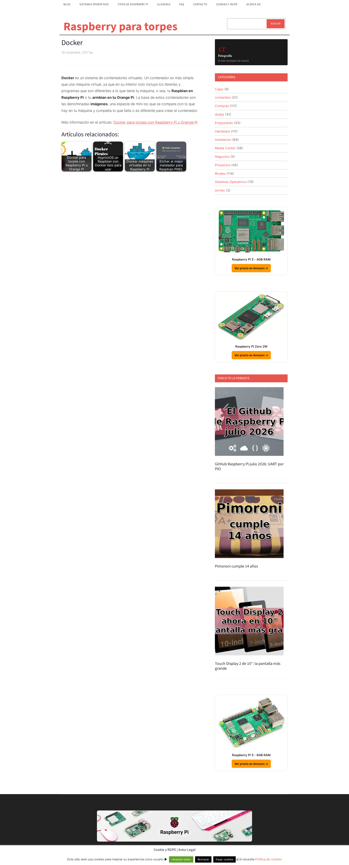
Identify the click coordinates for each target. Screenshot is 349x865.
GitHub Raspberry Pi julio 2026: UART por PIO (249, 466)
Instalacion (223, 140)
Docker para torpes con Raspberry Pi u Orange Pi (156, 122)
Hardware (222, 131)
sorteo (220, 190)
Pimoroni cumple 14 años (236, 566)
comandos (223, 97)
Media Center (225, 148)
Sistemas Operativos (230, 182)
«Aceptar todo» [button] (181, 859)
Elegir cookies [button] (224, 859)
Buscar (275, 23)
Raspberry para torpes (120, 26)
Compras (222, 106)
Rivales (220, 173)
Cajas (219, 89)
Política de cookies (268, 859)
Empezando (224, 123)
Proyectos (222, 165)
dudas (219, 114)
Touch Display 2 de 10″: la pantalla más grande (247, 666)
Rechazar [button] (203, 859)
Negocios (222, 157)
